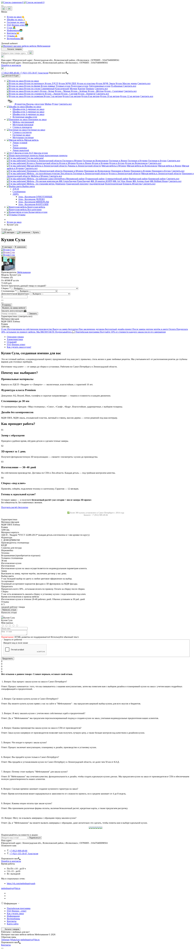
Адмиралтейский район (116, 178)
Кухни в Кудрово (100, 163)
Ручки (55, 104)
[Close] (2, 615)
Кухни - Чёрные (63, 91)
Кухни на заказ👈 (15, 17)
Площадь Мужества (132, 184)
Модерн (73, 88)
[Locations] (3, 8)
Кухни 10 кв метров (110, 96)
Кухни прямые (48, 86)
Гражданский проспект (77, 184)
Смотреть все (143, 83)
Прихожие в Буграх (161, 171)
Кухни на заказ (14, 222)
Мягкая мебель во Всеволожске (142, 166)
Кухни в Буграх (117, 163)
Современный (48, 88)
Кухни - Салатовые (113, 91)
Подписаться (35, 838)
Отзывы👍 (12, 36)
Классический (62, 88)
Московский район (75, 178)
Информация (13, 916)
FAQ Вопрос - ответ (16, 911)
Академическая (96, 184)
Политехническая (113, 184)
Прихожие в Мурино (73, 171)
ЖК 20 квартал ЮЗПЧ (101, 181)
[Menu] (2, 5)
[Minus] (2, 302)
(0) (11, 277)
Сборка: (6, 288)
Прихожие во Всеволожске (97, 171)
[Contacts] (9, 8)
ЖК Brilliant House (159, 181)
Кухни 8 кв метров (90, 96)
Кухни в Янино (84, 163)
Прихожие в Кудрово (141, 171)
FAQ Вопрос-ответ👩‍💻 (17, 25)
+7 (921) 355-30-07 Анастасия (34, 73)
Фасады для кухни (35, 104)
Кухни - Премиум (86, 93)
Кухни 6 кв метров (72, 96)
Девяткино (60, 184)
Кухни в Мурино (67, 163)
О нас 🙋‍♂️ (11, 27)
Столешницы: (8, 291)
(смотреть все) (25, 316)
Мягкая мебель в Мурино (113, 166)
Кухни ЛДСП (51, 83)
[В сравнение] (23, 232)
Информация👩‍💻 (14, 30)
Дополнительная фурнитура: (15, 294)
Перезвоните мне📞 (59, 73)
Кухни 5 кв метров (53, 96)
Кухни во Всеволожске (136, 163)
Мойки (48, 104)
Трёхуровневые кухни (99, 86)
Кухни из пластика (86, 83)
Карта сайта (12, 924)
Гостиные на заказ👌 (17, 22)
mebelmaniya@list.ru (10, 888)
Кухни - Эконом (53, 93)
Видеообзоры (13, 918)
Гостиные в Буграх (157, 160)
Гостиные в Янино (118, 160)
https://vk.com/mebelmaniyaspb (21, 883)
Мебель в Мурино (39, 176)
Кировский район (157, 178)
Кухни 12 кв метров (130, 96)
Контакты (11, 921)
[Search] (30, 53)
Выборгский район (138, 178)
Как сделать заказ (15, 913)
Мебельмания (24, 272)
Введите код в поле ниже (15, 643)
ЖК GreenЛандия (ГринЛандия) (74, 181)
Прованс (90, 88)
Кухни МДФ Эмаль (105, 83)
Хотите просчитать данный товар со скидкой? (23, 285)
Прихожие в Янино (120, 171)
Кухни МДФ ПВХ (68, 83)
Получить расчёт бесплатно (14, 507)
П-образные (117, 86)
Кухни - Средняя (69, 93)
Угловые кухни (63, 86)
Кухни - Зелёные (79, 91)
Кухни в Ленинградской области (125, 173)
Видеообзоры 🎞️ (15, 38)
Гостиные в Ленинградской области (90, 173)
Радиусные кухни (79, 86)
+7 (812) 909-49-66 (10, 73)
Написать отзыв (9, 610)
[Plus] (2, 300)
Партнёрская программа (18, 908)
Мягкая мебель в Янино (169, 166)
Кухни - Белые (47, 91)
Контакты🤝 (13, 33)
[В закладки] (8, 232)
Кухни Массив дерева (126, 83)
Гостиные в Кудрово (138, 160)
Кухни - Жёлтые (96, 91)
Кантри (81, 88)
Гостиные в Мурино (72, 160)
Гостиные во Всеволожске (95, 160)
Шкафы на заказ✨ (16, 19)
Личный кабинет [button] (9, 43)
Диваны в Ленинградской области (84, 166)
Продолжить (7, 658)
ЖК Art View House (122, 181)
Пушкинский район (95, 178)
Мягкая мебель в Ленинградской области (161, 173)
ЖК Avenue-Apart (140, 181)
